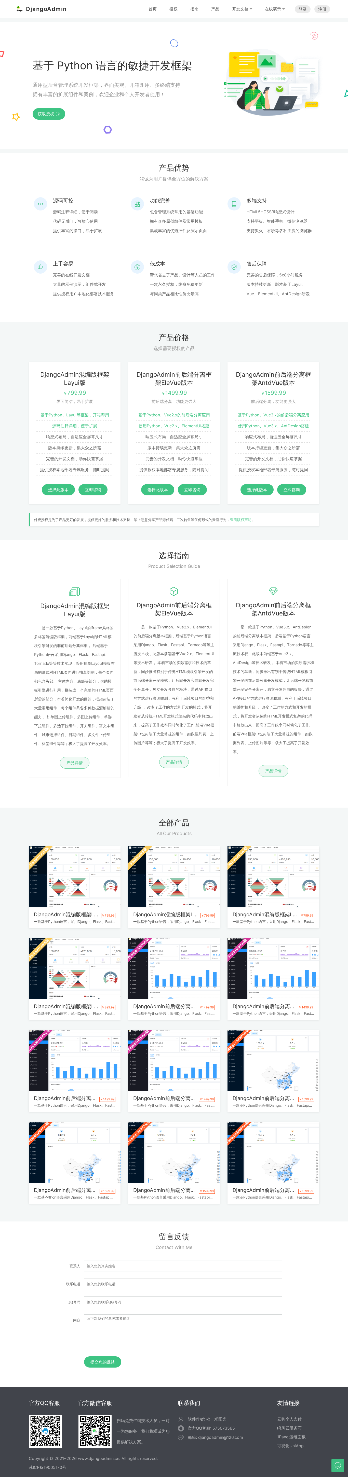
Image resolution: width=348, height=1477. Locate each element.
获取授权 (49, 113)
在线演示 (273, 8)
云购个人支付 (289, 1419)
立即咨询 (93, 489)
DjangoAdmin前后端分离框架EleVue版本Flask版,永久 (273, 1006)
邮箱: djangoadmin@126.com (215, 1437)
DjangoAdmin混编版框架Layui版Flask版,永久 (174, 914)
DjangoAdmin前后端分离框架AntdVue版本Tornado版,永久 (174, 1190)
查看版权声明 (240, 519)
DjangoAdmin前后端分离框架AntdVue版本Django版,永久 (273, 1098)
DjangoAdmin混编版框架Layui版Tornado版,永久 (273, 914)
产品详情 (74, 762)
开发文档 (240, 8)
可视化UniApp (290, 1445)
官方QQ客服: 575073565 (211, 1428)
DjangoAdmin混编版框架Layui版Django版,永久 (74, 914)
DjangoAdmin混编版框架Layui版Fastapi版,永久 (74, 1006)
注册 (322, 9)
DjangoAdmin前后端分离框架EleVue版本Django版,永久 (174, 1006)
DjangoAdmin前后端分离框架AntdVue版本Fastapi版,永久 (273, 1190)
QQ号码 (74, 1302)
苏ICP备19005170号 (47, 1467)
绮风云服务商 (289, 1427)
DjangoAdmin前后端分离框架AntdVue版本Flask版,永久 (74, 1190)
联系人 (75, 1266)
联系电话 (73, 1284)
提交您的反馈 (102, 1362)
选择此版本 (58, 489)
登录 (303, 9)
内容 (76, 1320)
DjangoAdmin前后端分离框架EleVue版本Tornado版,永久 (74, 1098)
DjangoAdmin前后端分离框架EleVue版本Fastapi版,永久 (174, 1098)
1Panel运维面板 (291, 1436)
